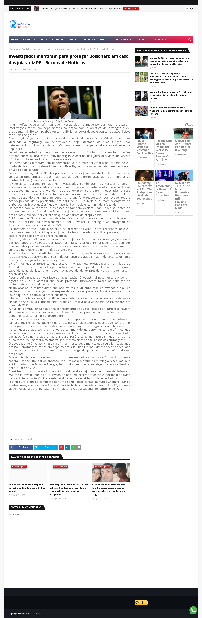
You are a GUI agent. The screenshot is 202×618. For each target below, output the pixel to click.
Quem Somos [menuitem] (123, 39)
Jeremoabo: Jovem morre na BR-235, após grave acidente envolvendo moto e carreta (170, 95)
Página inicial (14, 49)
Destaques (20, 439)
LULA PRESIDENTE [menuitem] (160, 39)
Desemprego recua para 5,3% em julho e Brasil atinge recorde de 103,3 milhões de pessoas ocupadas (69, 489)
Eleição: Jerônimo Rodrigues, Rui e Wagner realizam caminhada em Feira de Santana (170, 110)
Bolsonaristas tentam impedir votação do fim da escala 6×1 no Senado (27, 488)
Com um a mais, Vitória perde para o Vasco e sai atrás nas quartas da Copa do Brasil (81, 8)
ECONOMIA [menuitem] (89, 39)
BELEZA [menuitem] (43, 39)
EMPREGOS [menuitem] (105, 39)
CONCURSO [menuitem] (73, 39)
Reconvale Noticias (19, 69)
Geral (24, 49)
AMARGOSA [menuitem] (29, 39)
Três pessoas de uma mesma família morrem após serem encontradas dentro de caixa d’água (108, 489)
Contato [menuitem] (141, 39)
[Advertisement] (135, 24)
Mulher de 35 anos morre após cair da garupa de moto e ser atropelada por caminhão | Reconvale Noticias (169, 60)
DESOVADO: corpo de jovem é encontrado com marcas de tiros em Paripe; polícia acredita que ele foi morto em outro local (171, 78)
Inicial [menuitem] (14, 39)
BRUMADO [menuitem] (57, 39)
